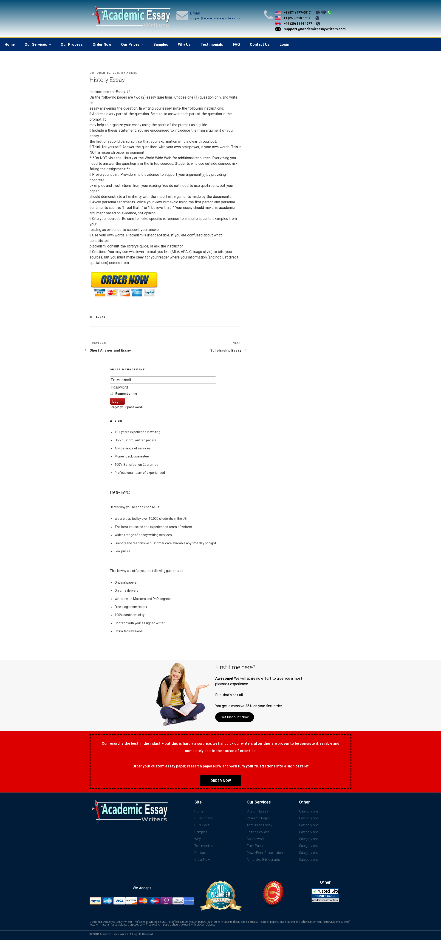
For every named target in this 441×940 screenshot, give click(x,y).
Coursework (256, 839)
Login (284, 44)
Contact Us (260, 44)
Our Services (36, 44)
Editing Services (258, 832)
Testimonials (212, 44)
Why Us (184, 44)
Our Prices (130, 44)
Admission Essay (259, 825)
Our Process (72, 44)
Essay (101, 316)
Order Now (102, 44)
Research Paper (258, 818)
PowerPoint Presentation (265, 853)
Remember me (126, 393)
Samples (160, 44)
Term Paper (255, 846)
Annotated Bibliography (263, 859)
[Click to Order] (124, 297)
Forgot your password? (127, 407)
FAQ (236, 44)
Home (10, 44)
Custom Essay (257, 811)
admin (132, 72)
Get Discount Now (235, 717)
